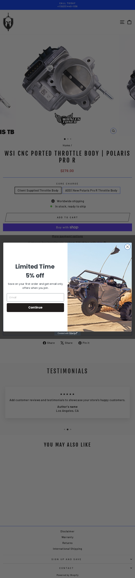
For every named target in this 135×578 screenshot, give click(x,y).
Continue (35, 308)
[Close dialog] (127, 247)
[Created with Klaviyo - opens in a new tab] (67, 333)
